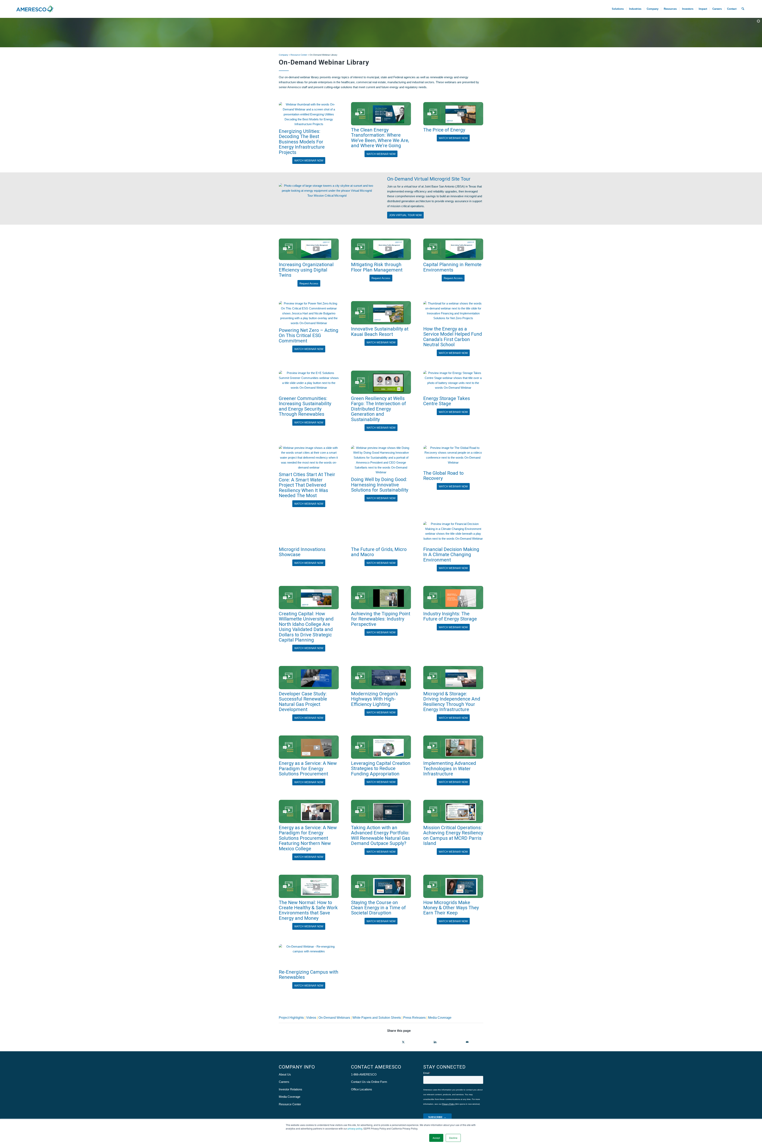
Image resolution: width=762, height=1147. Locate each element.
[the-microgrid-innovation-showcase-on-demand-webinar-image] (309, 533)
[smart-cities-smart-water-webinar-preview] (309, 457)
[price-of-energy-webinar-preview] (453, 113)
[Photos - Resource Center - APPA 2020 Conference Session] (309, 955)
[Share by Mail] (467, 1042)
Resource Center (299, 55)
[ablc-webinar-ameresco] (381, 811)
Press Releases (414, 1017)
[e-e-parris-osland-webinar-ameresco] (453, 811)
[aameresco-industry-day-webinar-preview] (309, 811)
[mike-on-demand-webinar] (381, 886)
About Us (285, 1074)
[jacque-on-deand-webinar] (453, 886)
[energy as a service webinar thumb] (309, 747)
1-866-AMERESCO (364, 1074)
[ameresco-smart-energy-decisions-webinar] (309, 886)
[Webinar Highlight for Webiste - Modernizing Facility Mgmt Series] (309, 249)
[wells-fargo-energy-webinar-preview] (381, 382)
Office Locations (361, 1089)
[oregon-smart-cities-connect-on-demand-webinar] (381, 677)
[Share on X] (403, 1042)
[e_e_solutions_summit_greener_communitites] (309, 382)
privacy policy (355, 1128)
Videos (311, 1017)
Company (283, 55)
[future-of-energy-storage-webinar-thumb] (453, 597)
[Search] (743, 9)
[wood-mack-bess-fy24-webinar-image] (309, 114)
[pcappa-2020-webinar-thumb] (309, 597)
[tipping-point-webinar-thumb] (381, 597)
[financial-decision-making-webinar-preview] (453, 533)
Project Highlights (292, 1017)
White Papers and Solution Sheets (376, 1017)
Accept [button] (436, 1137)
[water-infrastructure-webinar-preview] (453, 747)
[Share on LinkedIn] (435, 1042)
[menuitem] (617, 9)
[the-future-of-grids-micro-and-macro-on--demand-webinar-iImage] (381, 533)
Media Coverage (439, 1017)
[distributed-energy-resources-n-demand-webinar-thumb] (453, 677)
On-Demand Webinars (334, 1017)
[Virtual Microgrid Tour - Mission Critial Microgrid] (327, 198)
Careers (284, 1081)
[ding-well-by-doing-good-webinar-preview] (381, 460)
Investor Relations (290, 1089)
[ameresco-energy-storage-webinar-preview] (453, 382)
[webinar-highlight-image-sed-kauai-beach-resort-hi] (381, 312)
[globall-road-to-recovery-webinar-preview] (453, 457)
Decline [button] (453, 1137)
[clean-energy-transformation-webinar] (381, 113)
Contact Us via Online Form (369, 1081)
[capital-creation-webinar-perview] (381, 747)
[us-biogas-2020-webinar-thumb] (309, 677)
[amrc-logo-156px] (34, 9)
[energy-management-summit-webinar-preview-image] (309, 313)
